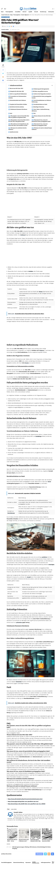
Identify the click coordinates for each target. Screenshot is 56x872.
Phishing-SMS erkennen (31, 847)
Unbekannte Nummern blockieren (18, 109)
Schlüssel (23, 235)
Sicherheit (19, 681)
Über (8, 809)
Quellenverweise (14, 132)
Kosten (27, 363)
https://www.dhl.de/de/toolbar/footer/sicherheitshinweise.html (25, 799)
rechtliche (44, 557)
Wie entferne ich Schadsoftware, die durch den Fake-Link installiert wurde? (18, 124)
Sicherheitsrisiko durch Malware (18, 100)
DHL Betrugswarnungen (18, 847)
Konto (49, 481)
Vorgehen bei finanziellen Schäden (18, 104)
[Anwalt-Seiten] (10, 814)
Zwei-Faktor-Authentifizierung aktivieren (40, 110)
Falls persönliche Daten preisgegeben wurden (41, 97)
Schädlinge (38, 436)
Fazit (11, 113)
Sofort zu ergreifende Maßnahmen (18, 94)
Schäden (30, 271)
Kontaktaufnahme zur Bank (40, 104)
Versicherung (11, 513)
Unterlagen (51, 564)
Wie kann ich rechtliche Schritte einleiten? (17, 128)
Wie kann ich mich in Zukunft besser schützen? (42, 128)
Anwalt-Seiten (5, 29)
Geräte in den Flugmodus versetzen (42, 94)
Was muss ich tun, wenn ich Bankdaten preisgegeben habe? (40, 124)
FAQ (34, 113)
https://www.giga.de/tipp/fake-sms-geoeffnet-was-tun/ (23, 801)
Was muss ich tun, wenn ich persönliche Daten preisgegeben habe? (41, 120)
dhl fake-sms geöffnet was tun (40, 91)
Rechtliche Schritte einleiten (17, 107)
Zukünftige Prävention (38, 107)
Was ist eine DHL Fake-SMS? (16, 88)
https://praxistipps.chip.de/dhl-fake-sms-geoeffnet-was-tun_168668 (26, 803)
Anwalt (29, 577)
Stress (41, 291)
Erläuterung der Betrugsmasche (41, 89)
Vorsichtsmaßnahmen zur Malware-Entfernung (41, 101)
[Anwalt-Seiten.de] (28, 8)
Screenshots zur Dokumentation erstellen (17, 97)
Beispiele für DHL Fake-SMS (17, 91)
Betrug (42, 350)
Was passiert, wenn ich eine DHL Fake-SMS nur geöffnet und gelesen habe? (18, 116)
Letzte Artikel (14, 809)
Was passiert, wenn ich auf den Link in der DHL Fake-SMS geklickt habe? (18, 120)
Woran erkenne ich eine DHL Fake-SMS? (41, 116)
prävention (19, 622)
